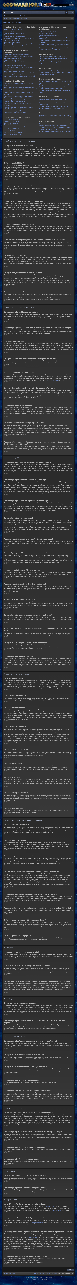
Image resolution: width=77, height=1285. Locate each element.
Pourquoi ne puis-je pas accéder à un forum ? (17, 98)
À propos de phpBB (56, 1210)
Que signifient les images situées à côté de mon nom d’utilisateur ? (19, 68)
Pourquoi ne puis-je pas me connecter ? (15, 36)
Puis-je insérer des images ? (12, 125)
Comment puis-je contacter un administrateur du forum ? (55, 131)
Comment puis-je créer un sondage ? (14, 91)
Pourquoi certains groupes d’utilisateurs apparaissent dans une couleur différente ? (54, 45)
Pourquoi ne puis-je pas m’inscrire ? (14, 33)
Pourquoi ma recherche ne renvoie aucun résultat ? (54, 85)
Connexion (16, 15)
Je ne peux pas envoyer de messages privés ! (52, 56)
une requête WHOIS (32, 1237)
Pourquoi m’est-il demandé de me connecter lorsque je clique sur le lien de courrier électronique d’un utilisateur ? (20, 75)
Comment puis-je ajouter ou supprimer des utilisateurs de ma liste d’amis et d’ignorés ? (55, 73)
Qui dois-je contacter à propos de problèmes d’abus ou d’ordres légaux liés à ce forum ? (55, 128)
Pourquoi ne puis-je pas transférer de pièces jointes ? (19, 100)
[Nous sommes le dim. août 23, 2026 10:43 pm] (72, 18)
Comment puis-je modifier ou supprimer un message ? (19, 87)
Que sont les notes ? (10, 130)
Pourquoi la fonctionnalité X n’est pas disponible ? (53, 125)
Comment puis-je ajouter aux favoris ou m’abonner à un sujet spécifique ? (55, 103)
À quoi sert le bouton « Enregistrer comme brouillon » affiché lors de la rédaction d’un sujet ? (19, 108)
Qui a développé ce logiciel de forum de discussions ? (55, 124)
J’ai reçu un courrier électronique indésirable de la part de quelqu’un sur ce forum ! (55, 63)
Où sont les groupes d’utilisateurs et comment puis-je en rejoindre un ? (55, 37)
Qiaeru (45, 1281)
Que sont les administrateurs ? (48, 31)
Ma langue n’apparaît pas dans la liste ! (15, 65)
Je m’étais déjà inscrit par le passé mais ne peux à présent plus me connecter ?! (19, 39)
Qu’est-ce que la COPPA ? (12, 31)
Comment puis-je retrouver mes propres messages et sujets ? (54, 91)
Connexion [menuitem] (70, 12)
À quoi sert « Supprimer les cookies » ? (15, 46)
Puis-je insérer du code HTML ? (13, 121)
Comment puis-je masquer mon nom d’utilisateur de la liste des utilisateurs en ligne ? (19, 57)
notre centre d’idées (37, 1222)
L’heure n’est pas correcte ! (12, 60)
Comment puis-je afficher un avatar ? (14, 71)
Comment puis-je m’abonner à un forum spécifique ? (54, 106)
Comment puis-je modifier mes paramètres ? (17, 54)
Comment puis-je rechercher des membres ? (52, 88)
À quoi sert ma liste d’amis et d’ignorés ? (51, 71)
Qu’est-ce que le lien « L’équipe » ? (49, 49)
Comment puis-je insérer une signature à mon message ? (20, 89)
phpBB (33, 1277)
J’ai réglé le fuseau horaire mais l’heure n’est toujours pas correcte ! (20, 63)
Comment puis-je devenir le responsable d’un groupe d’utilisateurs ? (54, 41)
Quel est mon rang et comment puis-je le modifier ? (19, 73)
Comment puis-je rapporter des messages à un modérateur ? (17, 104)
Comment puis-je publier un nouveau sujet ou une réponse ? (18, 84)
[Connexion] (49, 5)
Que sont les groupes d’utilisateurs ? (49, 35)
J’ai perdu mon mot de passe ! (13, 42)
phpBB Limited (50, 1206)
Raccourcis (5, 12)
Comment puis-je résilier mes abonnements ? (52, 108)
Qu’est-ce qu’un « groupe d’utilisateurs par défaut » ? (54, 48)
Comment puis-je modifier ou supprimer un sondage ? (19, 96)
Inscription (24, 15)
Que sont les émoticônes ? (12, 123)
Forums (11, 12)
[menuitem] (66, 12)
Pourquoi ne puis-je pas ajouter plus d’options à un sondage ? (18, 93)
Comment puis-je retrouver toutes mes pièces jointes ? (55, 117)
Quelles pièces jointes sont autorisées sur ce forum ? (54, 115)
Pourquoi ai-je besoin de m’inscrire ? (14, 29)
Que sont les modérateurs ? (47, 33)
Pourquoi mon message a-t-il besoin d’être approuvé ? (19, 111)
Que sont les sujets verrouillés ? (13, 132)
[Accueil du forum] (38, 5)
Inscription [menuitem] (73, 12)
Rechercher (8, 15)
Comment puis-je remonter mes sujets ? (15, 112)
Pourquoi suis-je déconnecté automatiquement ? (18, 44)
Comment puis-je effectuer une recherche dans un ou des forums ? (55, 82)
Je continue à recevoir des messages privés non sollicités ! (53, 59)
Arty (35, 1279)
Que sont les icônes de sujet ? (13, 134)
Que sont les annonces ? (11, 128)
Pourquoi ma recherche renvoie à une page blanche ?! (54, 87)
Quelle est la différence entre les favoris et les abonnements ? (52, 100)
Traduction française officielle (36, 1281)
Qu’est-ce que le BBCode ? (12, 119)
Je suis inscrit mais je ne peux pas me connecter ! (18, 35)
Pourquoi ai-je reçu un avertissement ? (15, 101)
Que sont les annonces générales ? (14, 127)
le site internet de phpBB (52, 380)
